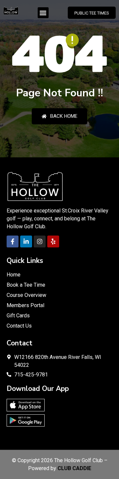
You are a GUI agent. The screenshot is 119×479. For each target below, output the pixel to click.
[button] (43, 12)
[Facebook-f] (13, 241)
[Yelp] (53, 241)
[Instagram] (40, 241)
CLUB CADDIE (74, 468)
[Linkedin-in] (26, 241)
